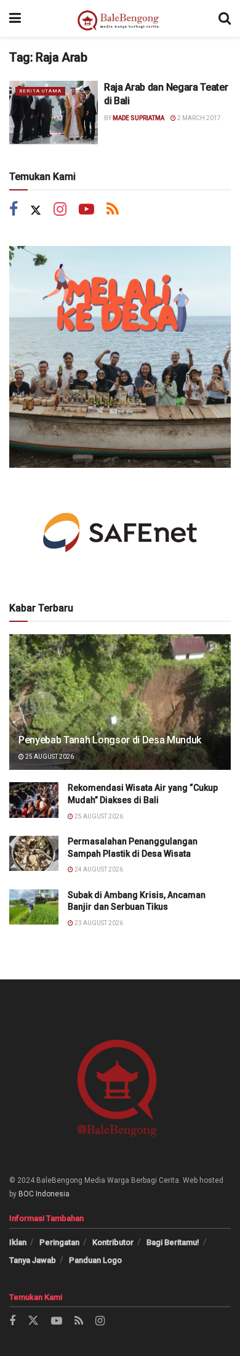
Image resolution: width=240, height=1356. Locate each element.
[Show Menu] (15, 18)
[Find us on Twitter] (35, 210)
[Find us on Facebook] (13, 210)
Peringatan (59, 1242)
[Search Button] (224, 18)
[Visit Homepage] (120, 18)
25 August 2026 (49, 756)
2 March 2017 (198, 118)
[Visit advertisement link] (120, 357)
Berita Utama (40, 91)
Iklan (17, 1242)
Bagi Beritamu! (172, 1242)
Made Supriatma (138, 118)
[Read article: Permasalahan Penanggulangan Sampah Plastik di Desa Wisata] (33, 853)
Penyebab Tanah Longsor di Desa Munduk (109, 740)
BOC (26, 1194)
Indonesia (53, 1194)
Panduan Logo (95, 1260)
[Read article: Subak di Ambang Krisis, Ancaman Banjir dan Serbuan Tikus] (33, 907)
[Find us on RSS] (112, 210)
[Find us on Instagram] (60, 210)
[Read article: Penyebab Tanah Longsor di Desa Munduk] (120, 713)
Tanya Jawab (32, 1260)
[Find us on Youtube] (86, 210)
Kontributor (113, 1242)
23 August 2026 (98, 923)
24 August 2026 (98, 869)
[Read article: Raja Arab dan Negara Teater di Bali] (53, 112)
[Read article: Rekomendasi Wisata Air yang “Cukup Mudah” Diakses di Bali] (33, 799)
